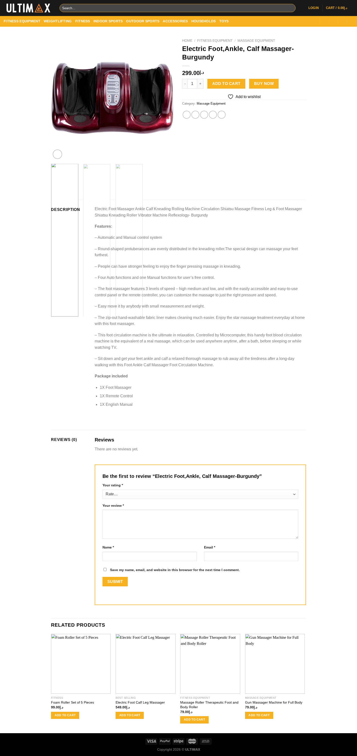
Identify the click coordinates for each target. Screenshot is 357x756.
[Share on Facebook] (187, 115)
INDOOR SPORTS (108, 21)
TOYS (224, 21)
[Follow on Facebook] (294, 21)
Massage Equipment (256, 40)
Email (209, 547)
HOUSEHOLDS (203, 21)
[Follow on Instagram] (300, 21)
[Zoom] (57, 154)
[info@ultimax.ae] (333, 21)
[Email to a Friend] (204, 115)
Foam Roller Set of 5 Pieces (72, 702)
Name (108, 547)
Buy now (264, 84)
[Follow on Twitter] (306, 21)
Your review (113, 505)
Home (187, 40)
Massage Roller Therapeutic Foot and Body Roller (209, 704)
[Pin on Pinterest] (213, 115)
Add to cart (226, 84)
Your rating (112, 485)
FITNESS (82, 21)
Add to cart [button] (65, 715)
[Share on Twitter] (195, 115)
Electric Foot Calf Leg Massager (140, 702)
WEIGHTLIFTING (58, 21)
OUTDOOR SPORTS (142, 21)
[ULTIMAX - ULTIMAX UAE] (28, 8)
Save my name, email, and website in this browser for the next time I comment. (175, 570)
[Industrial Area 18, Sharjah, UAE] (325, 21)
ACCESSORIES (175, 21)
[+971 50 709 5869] (351, 21)
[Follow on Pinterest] (313, 21)
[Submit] (291, 8)
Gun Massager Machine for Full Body (273, 702)
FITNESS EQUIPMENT (22, 21)
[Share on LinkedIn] (222, 115)
